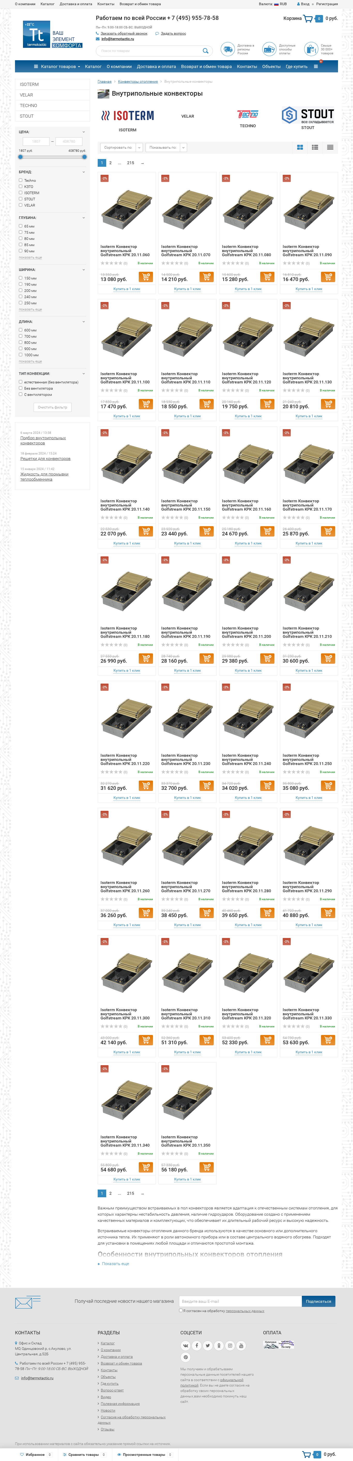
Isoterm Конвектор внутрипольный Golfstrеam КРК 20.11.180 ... (125, 634)
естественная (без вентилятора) (51, 382)
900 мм (30, 349)
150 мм (30, 278)
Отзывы (107, 1429)
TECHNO (28, 105)
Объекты (271, 66)
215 (130, 162)
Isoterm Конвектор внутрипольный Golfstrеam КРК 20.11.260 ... (125, 888)
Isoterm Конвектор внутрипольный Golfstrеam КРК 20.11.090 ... (307, 252)
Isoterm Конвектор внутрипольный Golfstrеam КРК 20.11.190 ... (185, 634)
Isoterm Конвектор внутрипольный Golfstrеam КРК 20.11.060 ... (125, 252)
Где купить (297, 66)
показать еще (30, 257)
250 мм (30, 303)
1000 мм (31, 355)
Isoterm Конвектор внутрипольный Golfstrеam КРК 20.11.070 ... (185, 252)
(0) (125, 263)
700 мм (30, 336)
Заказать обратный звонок (124, 33)
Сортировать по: (118, 147)
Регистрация (327, 4)
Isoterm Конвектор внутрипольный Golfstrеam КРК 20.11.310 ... (185, 1016)
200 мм (30, 291)
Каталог (48, 4)
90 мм (29, 251)
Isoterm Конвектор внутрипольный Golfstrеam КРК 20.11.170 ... (307, 507)
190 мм (30, 284)
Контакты (105, 4)
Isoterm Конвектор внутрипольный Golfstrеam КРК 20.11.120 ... (246, 380)
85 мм (29, 245)
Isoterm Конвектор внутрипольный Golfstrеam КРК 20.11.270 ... (185, 888)
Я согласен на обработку (223, 1311)
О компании (25, 4)
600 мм (30, 330)
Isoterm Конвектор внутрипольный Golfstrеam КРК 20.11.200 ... (246, 634)
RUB (273, 4)
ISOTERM (29, 84)
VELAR (26, 94)
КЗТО (28, 187)
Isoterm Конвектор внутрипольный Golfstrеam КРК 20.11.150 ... (185, 507)
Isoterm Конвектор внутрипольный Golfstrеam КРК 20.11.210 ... (307, 634)
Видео (106, 1397)
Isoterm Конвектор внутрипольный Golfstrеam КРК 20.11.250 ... (307, 761)
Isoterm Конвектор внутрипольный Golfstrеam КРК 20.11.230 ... (185, 761)
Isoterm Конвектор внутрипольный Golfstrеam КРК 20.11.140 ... (125, 507)
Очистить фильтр (52, 407)
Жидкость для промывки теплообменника (44, 477)
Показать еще (115, 1263)
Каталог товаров (58, 66)
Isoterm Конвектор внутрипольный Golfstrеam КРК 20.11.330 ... (307, 1016)
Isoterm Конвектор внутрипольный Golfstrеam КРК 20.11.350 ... (185, 1143)
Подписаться (318, 1301)
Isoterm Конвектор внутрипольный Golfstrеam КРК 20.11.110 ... (185, 380)
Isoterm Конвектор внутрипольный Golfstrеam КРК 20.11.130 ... (307, 380)
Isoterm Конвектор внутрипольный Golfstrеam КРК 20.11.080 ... (246, 252)
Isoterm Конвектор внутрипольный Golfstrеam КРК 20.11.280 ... (246, 888)
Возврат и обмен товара (140, 4)
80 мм (29, 239)
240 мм (30, 297)
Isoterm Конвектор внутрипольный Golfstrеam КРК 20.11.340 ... (125, 1143)
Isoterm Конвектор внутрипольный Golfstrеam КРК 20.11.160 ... (246, 507)
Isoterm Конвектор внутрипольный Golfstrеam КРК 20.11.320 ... (246, 1016)
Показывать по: (163, 147)
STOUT (27, 116)
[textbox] (154, 51)
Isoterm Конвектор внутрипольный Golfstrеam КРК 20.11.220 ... (125, 761)
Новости (108, 1410)
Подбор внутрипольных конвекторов (43, 440)
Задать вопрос (173, 33)
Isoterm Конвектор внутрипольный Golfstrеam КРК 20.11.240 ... (246, 761)
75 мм (29, 232)
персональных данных (245, 1311)
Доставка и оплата (76, 4)
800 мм (30, 342)
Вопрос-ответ (112, 1390)
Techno (30, 180)
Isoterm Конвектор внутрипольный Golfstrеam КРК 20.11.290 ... (307, 888)
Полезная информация (120, 1404)
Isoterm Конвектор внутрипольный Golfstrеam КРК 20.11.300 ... (125, 1016)
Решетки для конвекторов (45, 458)
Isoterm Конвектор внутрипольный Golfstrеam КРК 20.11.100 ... (125, 380)
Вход (305, 4)
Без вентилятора (38, 388)
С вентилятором (38, 394)
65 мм (29, 226)
